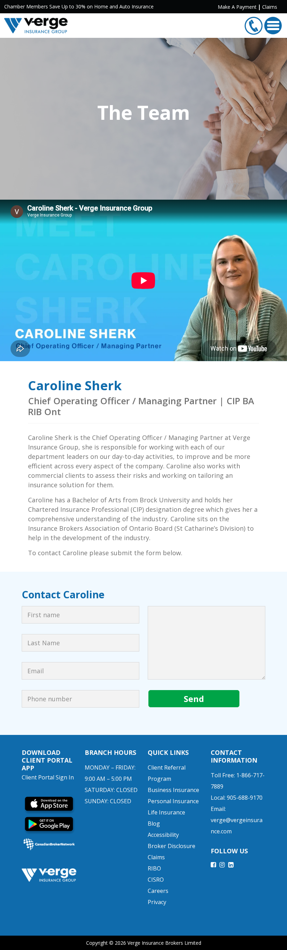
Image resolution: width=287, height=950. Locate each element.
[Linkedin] (230, 864)
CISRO (156, 879)
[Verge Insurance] (36, 25)
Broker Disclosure (171, 846)
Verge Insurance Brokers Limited (164, 942)
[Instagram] (222, 864)
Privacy (157, 902)
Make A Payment (237, 7)
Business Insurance (173, 790)
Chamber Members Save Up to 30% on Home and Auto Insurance (79, 6)
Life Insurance (166, 812)
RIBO (154, 868)
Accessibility (163, 835)
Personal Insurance (173, 801)
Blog (154, 823)
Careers (158, 891)
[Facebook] (213, 864)
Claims (269, 7)
